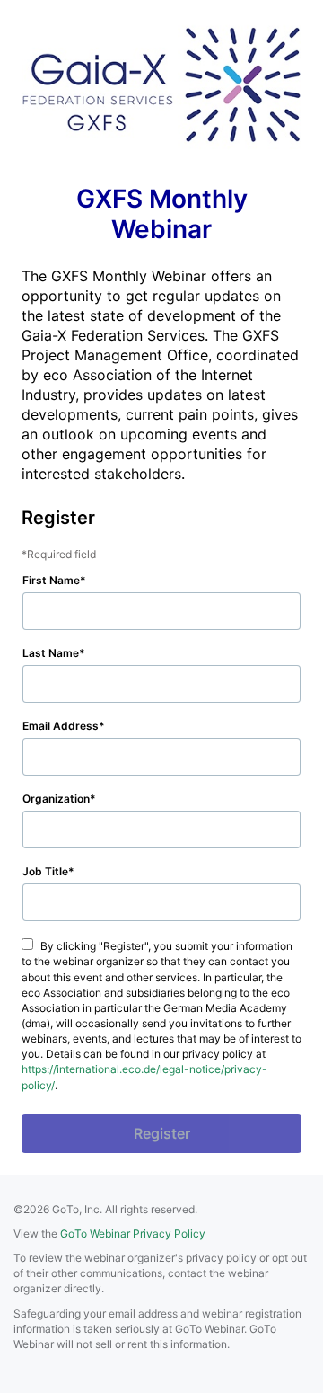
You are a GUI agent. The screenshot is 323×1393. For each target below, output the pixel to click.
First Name (51, 580)
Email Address (60, 725)
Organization (56, 798)
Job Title (45, 871)
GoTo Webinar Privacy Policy (132, 1233)
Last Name (50, 653)
